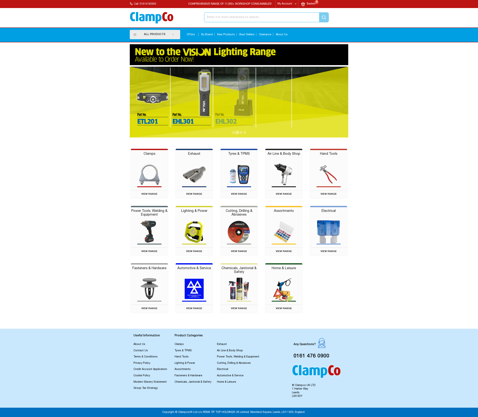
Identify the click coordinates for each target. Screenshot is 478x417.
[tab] (152, 336)
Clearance (265, 34)
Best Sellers (246, 34)
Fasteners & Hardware (188, 375)
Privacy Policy (142, 363)
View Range (149, 194)
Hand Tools (182, 357)
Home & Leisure (226, 382)
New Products (226, 34)
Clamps (179, 344)
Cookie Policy (142, 375)
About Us (282, 34)
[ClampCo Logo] (316, 373)
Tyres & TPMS (183, 350)
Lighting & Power (185, 363)
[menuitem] (159, 34)
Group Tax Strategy (146, 388)
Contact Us (141, 350)
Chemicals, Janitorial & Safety (193, 382)
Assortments (183, 369)
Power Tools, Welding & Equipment (238, 357)
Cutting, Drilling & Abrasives (234, 363)
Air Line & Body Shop (230, 350)
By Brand (207, 34)
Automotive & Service (230, 375)
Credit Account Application (150, 369)
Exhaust (222, 344)
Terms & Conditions (146, 357)
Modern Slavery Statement (150, 382)
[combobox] (250, 17)
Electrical (222, 369)
